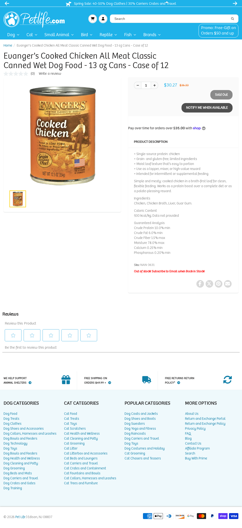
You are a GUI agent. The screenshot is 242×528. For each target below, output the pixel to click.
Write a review (50, 74)
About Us (192, 414)
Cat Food (70, 414)
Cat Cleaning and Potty (81, 439)
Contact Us (193, 443)
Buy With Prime (196, 458)
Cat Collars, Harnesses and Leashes (90, 478)
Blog (188, 439)
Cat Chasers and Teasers (143, 458)
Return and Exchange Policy (205, 424)
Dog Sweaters (135, 424)
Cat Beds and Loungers (81, 458)
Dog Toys (10, 448)
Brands (149, 34)
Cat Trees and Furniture (81, 483)
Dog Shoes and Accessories (24, 429)
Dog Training (13, 488)
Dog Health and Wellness (22, 458)
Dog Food (10, 414)
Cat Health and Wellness (82, 434)
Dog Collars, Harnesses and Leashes (30, 434)
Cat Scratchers (75, 429)
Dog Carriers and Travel (21, 478)
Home (8, 45)
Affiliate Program (197, 448)
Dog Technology (15, 443)
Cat (29, 34)
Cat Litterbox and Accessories (86, 453)
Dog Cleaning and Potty (21, 463)
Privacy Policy (195, 429)
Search (190, 453)
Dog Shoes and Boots (140, 419)
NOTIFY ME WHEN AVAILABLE (207, 108)
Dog (11, 34)
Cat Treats (71, 419)
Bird (84, 34)
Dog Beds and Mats (18, 473)
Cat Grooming (74, 443)
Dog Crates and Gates (19, 483)
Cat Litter (71, 448)
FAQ (188, 434)
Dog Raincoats (135, 434)
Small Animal (56, 34)
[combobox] (174, 18)
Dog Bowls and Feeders (20, 439)
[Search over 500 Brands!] (232, 19)
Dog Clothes (13, 424)
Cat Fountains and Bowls (82, 473)
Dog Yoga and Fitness (140, 429)
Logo (36, 18)
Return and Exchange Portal (205, 419)
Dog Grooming (14, 468)
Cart (92, 18)
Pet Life (20, 517)
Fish (128, 34)
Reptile (105, 34)
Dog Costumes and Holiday (145, 448)
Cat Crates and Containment (85, 468)
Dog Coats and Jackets (141, 414)
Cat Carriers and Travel (81, 463)
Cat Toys (70, 424)
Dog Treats (11, 419)
